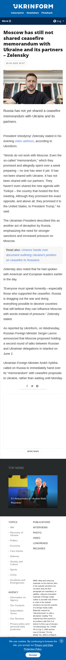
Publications (41, 522)
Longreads (40, 543)
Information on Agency (18, 598)
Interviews (40, 527)
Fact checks (16, 551)
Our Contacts (17, 605)
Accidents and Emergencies (17, 581)
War (12, 527)
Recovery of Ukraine (16, 534)
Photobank (46, 12)
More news (33, 451)
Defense (14, 556)
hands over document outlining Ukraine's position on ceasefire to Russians (31, 255)
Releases (39, 548)
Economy (15, 545)
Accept (33, 655)
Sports (13, 569)
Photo (37, 532)
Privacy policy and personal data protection (19, 626)
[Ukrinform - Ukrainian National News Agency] (33, 6)
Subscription (17, 12)
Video (36, 538)
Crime (13, 574)
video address (24, 141)
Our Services (17, 618)
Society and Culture (16, 563)
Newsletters (33, 12)
